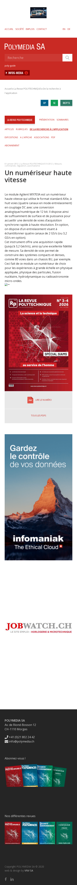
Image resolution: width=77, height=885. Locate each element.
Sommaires (62, 119)
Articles (9, 129)
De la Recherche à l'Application (49, 129)
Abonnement (12, 145)
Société (19, 29)
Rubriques (22, 129)
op (44, 103)
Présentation (46, 119)
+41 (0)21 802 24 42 (21, 737)
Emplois (30, 29)
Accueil (9, 29)
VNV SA (29, 870)
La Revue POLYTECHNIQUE (27, 88)
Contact (42, 29)
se (54, 103)
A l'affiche (26, 137)
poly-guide (10, 65)
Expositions (11, 137)
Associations (41, 137)
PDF (53, 137)
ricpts (66, 103)
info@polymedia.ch (21, 741)
